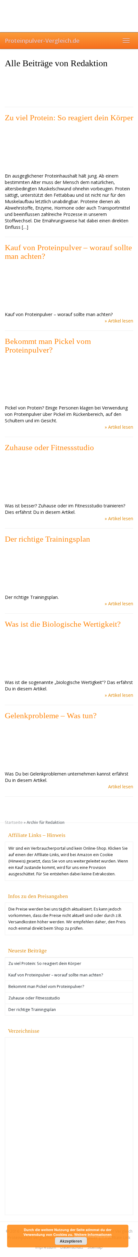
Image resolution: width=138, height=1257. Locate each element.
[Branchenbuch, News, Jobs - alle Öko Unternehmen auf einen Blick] (24, 1053)
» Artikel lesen (119, 321)
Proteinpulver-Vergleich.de (42, 40)
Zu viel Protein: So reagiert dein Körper (69, 117)
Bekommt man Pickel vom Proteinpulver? (48, 345)
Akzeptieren (71, 1241)
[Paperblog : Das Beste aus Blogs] (56, 1187)
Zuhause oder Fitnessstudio (49, 447)
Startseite (14, 822)
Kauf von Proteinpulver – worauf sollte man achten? (68, 251)
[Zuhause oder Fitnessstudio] (69, 477)
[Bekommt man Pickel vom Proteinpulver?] (69, 379)
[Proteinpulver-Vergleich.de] (69, 16)
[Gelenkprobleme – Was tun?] (69, 745)
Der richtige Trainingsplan (47, 539)
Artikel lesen (120, 787)
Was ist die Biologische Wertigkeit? (63, 624)
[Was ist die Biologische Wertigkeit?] (69, 654)
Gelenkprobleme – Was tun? (51, 715)
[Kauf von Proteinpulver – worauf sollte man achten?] (69, 286)
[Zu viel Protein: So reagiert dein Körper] (69, 147)
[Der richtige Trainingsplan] (69, 569)
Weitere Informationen (93, 1234)
